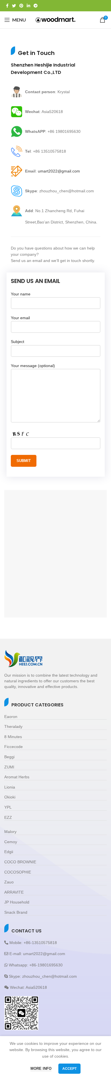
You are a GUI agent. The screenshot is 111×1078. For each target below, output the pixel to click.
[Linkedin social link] (28, 5)
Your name (20, 294)
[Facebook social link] (7, 5)
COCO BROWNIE (20, 862)
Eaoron (10, 716)
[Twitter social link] (14, 5)
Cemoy (10, 842)
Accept (69, 1069)
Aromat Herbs (16, 777)
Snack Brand (15, 912)
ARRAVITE (14, 892)
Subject (17, 341)
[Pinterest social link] (21, 5)
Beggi (9, 757)
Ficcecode (13, 746)
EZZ (8, 817)
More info (41, 1068)
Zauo (9, 882)
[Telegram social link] (35, 5)
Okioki (9, 797)
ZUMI (9, 767)
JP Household (16, 902)
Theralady (13, 726)
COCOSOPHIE (17, 872)
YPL (8, 807)
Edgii (8, 851)
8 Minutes (13, 736)
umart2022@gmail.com (59, 171)
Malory (10, 831)
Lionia (9, 787)
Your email (20, 318)
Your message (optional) (33, 365)
